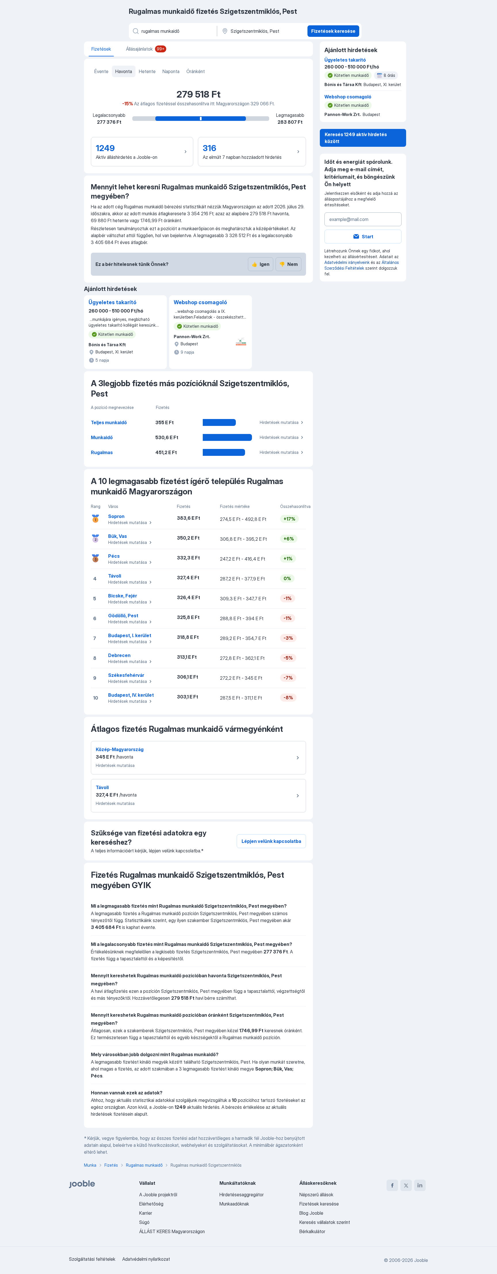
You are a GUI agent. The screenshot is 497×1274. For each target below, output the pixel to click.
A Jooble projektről (158, 1194)
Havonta (123, 71)
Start (367, 236)
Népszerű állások (316, 1194)
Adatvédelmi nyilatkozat (146, 1259)
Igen (260, 264)
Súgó (144, 1222)
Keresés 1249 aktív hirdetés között (356, 138)
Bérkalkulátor (312, 1231)
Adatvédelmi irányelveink (347, 262)
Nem (288, 264)
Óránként (195, 71)
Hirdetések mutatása (279, 422)
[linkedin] (420, 1185)
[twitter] (406, 1185)
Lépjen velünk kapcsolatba (271, 841)
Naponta (171, 71)
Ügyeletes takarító (112, 302)
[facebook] (392, 1185)
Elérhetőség (151, 1204)
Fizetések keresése (333, 31)
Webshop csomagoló (200, 302)
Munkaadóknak (234, 1204)
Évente (101, 71)
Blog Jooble (311, 1213)
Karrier (145, 1213)
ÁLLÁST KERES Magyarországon (172, 1231)
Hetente (147, 71)
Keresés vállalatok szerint (324, 1222)
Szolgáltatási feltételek (92, 1259)
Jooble (421, 1260)
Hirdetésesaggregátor (241, 1194)
